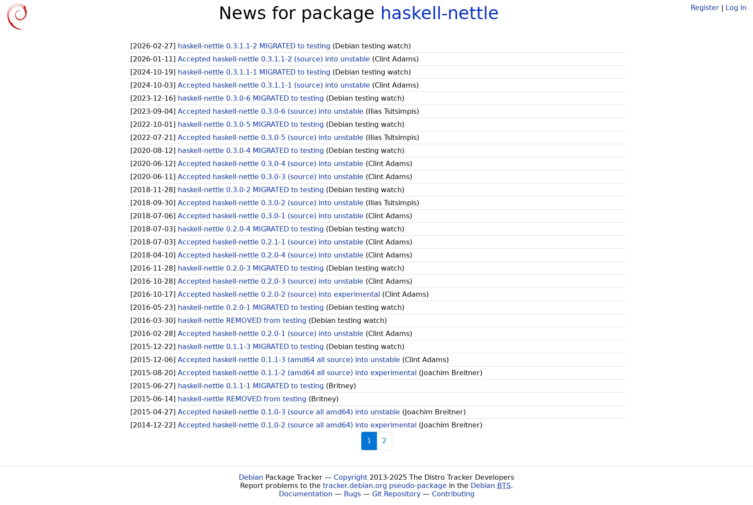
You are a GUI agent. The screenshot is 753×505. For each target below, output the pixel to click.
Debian (251, 477)
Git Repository (396, 494)
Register (705, 7)
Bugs (352, 494)
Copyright (350, 477)
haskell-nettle (439, 13)
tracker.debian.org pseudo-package (385, 485)
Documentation (305, 494)
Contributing (453, 494)
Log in (736, 7)
